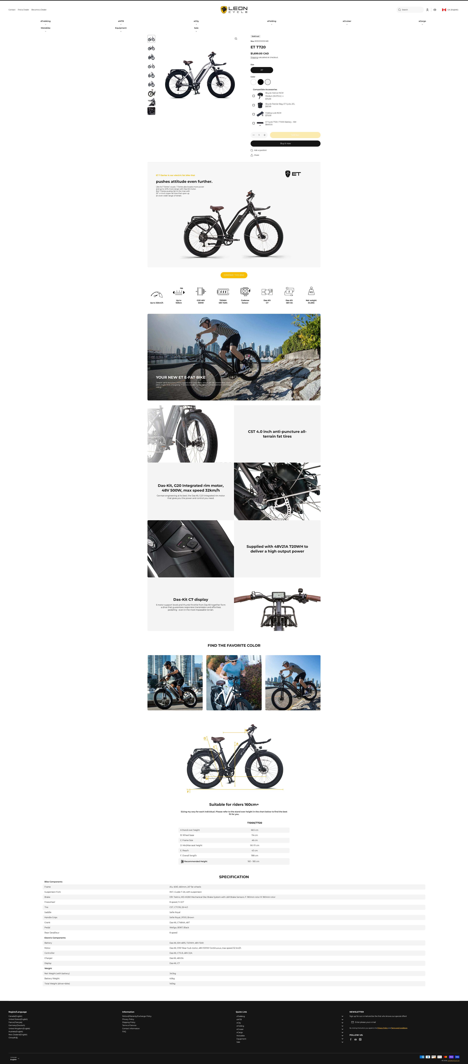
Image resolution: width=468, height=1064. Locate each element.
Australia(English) (16, 1031)
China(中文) (13, 1038)
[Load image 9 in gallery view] (151, 111)
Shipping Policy (128, 1022)
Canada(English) (15, 1016)
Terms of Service (129, 1025)
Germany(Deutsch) (17, 1025)
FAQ (124, 1031)
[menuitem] (46, 23)
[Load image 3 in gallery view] (151, 57)
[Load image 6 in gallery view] (151, 84)
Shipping (254, 57)
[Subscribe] (456, 1022)
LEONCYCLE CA (453, 1060)
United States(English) (18, 1019)
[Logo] (234, 10)
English (13, 1059)
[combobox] (410, 10)
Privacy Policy (128, 1019)
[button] (435, 10)
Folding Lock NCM (273, 113)
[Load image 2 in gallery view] (151, 48)
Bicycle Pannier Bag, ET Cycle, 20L (280, 104)
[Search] (398, 10)
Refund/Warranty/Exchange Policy (136, 1016)
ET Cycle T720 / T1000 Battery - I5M (280, 122)
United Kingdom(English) (19, 1028)
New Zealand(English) (18, 1035)
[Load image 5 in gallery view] (151, 75)
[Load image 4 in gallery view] (151, 66)
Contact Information (131, 1028)
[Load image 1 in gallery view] (151, 39)
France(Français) (15, 1022)
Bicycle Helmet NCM (274, 93)
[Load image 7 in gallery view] (151, 93)
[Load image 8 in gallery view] (151, 102)
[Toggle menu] (342, 1016)
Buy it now (285, 143)
